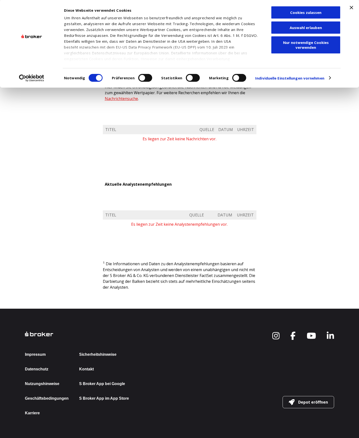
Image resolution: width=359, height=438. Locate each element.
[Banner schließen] (351, 7)
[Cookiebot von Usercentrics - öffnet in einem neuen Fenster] (31, 78)
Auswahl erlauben (306, 27)
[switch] (145, 78)
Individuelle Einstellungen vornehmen (289, 78)
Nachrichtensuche (121, 98)
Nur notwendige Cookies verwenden (306, 45)
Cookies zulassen (305, 12)
